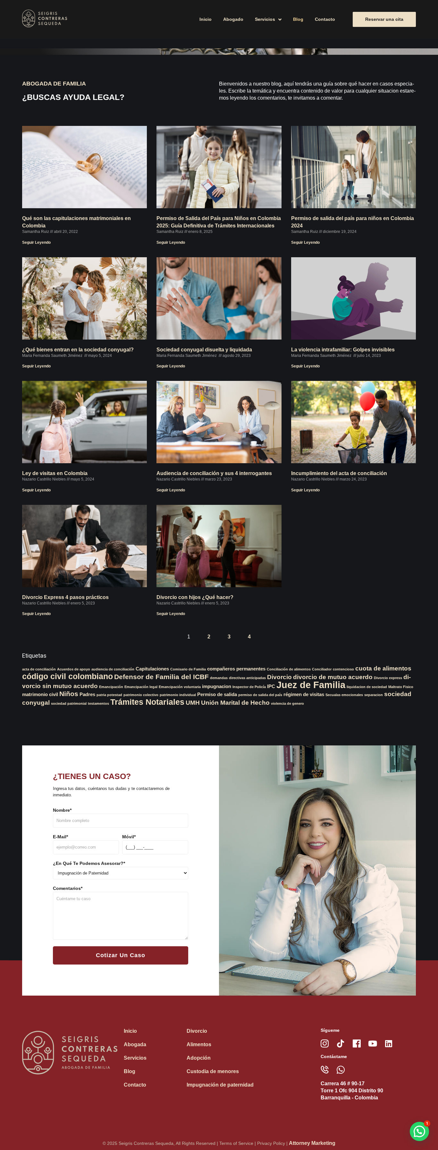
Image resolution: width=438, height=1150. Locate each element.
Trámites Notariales (147, 701)
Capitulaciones (152, 668)
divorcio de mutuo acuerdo (333, 677)
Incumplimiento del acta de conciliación (339, 473)
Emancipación (111, 687)
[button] (419, 1131)
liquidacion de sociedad (367, 687)
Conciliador (322, 669)
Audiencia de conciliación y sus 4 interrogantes (214, 473)
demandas (219, 678)
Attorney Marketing (312, 1143)
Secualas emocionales (344, 695)
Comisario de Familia (188, 669)
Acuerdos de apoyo (73, 669)
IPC (271, 686)
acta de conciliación (39, 669)
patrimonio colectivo (140, 695)
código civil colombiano (67, 676)
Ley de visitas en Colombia (55, 473)
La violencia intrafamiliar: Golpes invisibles (343, 349)
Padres (87, 694)
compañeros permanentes (236, 668)
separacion (373, 695)
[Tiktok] (341, 1043)
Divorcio (279, 677)
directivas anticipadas (247, 678)
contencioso (343, 669)
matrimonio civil (40, 694)
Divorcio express (388, 678)
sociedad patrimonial (69, 703)
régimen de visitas (303, 694)
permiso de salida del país (260, 695)
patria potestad (109, 695)
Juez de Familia (310, 684)
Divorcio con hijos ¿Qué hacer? (194, 597)
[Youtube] (373, 1043)
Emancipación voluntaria (180, 687)
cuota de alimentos (383, 668)
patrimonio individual (178, 695)
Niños (68, 694)
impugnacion (216, 686)
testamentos (98, 703)
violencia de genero (287, 703)
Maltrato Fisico (400, 687)
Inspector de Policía (249, 687)
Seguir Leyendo (36, 242)
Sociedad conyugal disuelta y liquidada (204, 349)
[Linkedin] (389, 1043)
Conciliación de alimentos (289, 669)
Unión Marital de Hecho (235, 702)
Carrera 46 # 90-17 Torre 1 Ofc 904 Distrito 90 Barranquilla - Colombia (352, 1090)
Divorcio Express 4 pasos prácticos (65, 597)
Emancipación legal (140, 687)
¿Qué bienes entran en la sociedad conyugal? (78, 349)
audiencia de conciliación (112, 669)
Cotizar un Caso (120, 955)
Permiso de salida (217, 694)
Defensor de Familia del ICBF (161, 677)
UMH (193, 702)
